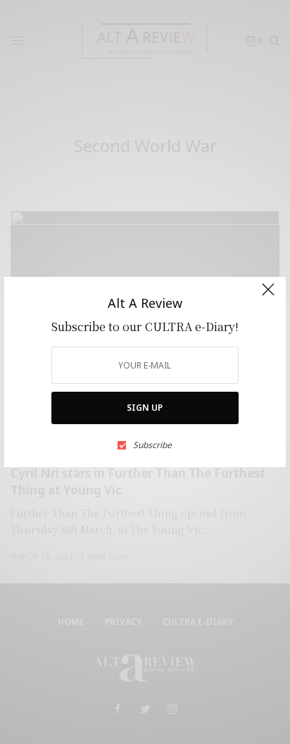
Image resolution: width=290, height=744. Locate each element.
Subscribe (152, 445)
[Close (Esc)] (268, 295)
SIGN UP (145, 408)
